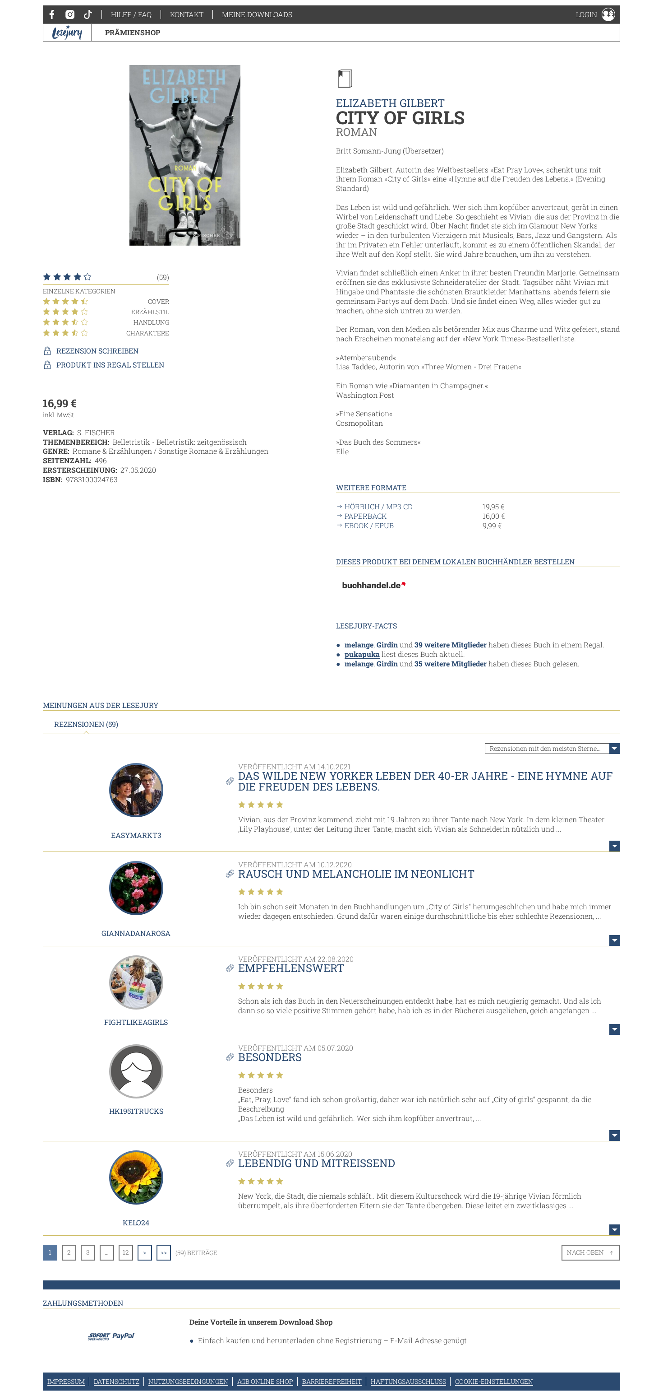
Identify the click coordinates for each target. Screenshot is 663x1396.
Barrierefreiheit (332, 1381)
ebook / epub (369, 525)
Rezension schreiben (97, 350)
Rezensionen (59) (86, 724)
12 (126, 1252)
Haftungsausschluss (408, 1381)
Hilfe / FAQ (131, 14)
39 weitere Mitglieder (450, 644)
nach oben (585, 1252)
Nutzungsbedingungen (188, 1381)
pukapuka (362, 654)
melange (359, 644)
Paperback (366, 516)
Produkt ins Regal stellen (110, 364)
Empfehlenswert (291, 968)
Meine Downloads (257, 14)
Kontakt (186, 14)
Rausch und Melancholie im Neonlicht (356, 873)
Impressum (66, 1381)
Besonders (270, 1057)
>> (164, 1252)
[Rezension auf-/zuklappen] (614, 846)
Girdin (387, 644)
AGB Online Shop (265, 1381)
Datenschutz (116, 1381)
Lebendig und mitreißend (316, 1163)
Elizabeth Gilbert (390, 103)
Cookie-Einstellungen (494, 1381)
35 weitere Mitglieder (450, 663)
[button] (595, 14)
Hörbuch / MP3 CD (379, 506)
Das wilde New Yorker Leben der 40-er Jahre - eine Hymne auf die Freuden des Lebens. (425, 781)
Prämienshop (132, 32)
